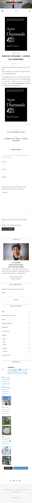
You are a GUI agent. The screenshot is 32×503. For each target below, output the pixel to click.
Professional (5, 331)
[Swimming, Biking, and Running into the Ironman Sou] (6, 450)
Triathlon (4, 348)
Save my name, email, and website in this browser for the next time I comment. (14, 188)
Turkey (5, 344)
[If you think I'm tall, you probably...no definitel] (6, 420)
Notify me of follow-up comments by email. (14, 219)
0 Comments (27, 124)
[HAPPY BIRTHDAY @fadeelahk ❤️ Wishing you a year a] (6, 440)
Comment (4, 192)
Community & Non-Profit (9, 315)
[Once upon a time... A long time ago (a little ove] (6, 460)
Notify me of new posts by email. (11, 225)
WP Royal (18, 492)
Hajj (4, 342)
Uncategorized (6, 355)
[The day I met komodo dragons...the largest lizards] (6, 380)
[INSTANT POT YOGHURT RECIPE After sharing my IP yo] (6, 430)
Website (4, 177)
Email (4, 169)
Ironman (5, 351)
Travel (3, 339)
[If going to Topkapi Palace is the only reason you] (6, 400)
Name (4, 161)
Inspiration (16, 53)
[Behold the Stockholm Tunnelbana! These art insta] (6, 390)
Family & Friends (6, 323)
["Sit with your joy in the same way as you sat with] (6, 410)
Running (4, 335)
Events (4, 319)
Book (3, 311)
